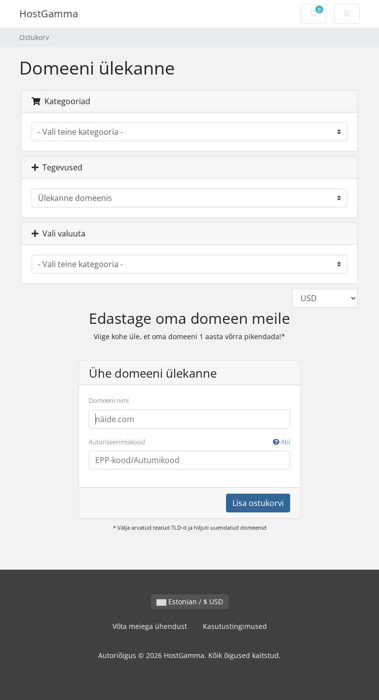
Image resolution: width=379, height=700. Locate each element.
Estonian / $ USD (194, 601)
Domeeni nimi (109, 400)
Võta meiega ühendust (150, 626)
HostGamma (48, 13)
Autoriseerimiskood (189, 441)
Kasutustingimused (235, 626)
